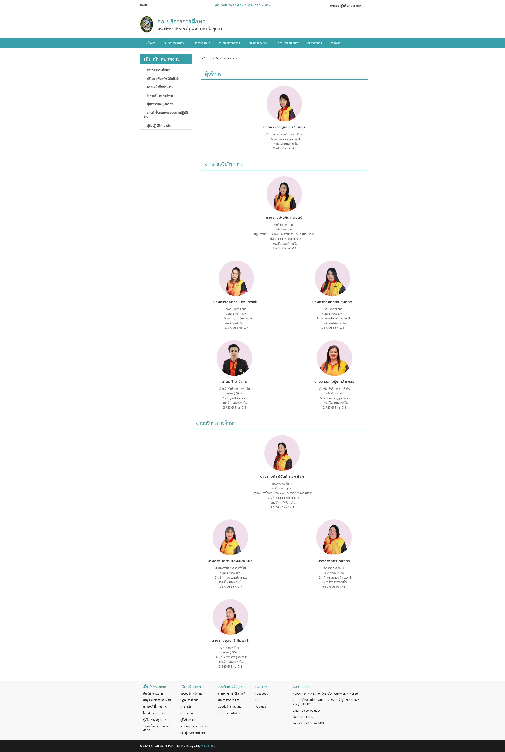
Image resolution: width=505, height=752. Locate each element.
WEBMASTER (208, 746)
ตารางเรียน (186, 706)
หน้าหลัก (150, 43)
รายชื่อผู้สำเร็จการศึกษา (194, 726)
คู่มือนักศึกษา (187, 719)
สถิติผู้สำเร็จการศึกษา (192, 732)
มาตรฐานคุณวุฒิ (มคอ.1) (231, 693)
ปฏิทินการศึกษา (189, 700)
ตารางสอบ (186, 713)
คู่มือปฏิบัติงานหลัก (158, 125)
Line (258, 700)
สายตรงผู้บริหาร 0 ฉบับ (345, 6)
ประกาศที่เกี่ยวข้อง (228, 700)
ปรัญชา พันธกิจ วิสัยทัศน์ (162, 78)
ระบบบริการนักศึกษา (192, 693)
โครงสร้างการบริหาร (159, 95)
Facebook (261, 693)
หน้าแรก (206, 58)
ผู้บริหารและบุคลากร (159, 104)
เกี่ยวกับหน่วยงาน (174, 43)
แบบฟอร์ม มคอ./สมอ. (230, 706)
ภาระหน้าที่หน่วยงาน (159, 87)
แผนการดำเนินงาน (258, 43)
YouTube (260, 706)
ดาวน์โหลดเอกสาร (288, 43)
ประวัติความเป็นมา (158, 70)
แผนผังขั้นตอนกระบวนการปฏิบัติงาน (165, 115)
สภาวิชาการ (314, 43)
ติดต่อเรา (335, 43)
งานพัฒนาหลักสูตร (229, 43)
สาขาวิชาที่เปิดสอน (229, 713)
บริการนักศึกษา (201, 43)
